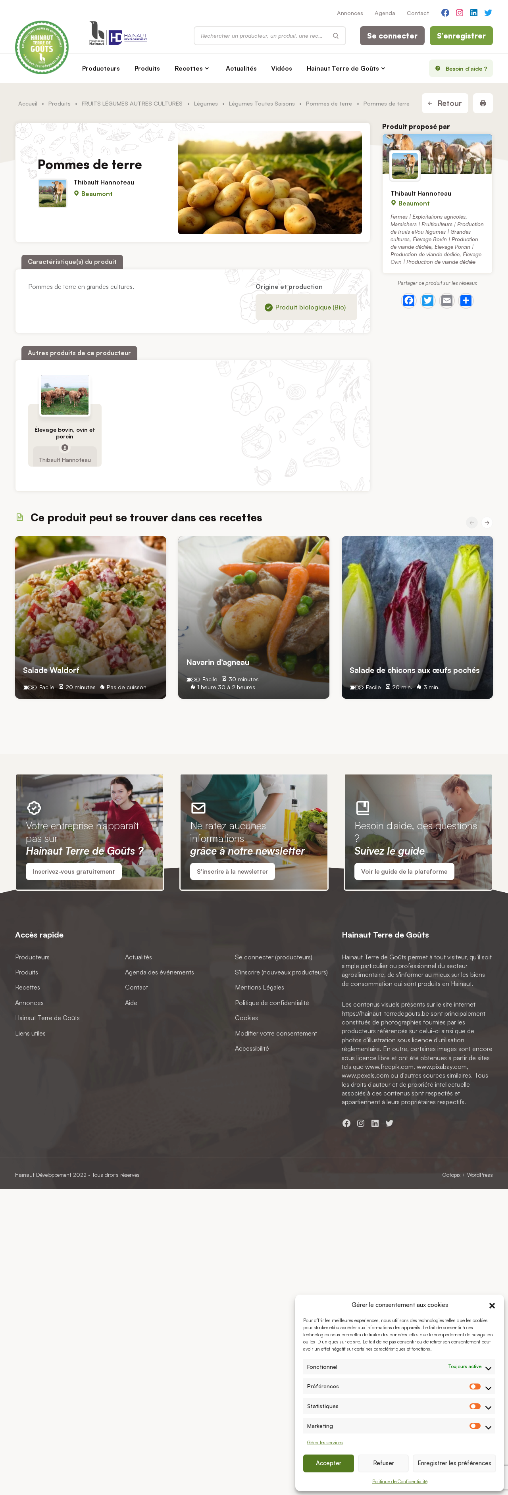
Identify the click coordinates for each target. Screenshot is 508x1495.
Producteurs (101, 68)
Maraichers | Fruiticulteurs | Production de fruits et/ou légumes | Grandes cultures (437, 231)
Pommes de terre (329, 103)
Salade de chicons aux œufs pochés (415, 670)
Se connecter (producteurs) (273, 957)
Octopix (451, 1174)
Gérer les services (325, 1442)
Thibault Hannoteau (103, 182)
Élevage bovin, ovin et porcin (65, 433)
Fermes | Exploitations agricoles (428, 216)
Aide (131, 1002)
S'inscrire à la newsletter (232, 871)
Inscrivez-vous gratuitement (74, 871)
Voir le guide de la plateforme (404, 871)
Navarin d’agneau (217, 662)
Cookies (246, 1018)
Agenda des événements (159, 972)
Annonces (350, 12)
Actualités (241, 68)
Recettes (189, 68)
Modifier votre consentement (276, 1033)
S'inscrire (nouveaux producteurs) (281, 972)
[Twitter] (428, 300)
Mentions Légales (259, 987)
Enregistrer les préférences (454, 1463)
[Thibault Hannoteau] (437, 154)
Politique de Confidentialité (399, 1481)
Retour (448, 103)
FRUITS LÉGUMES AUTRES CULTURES (132, 103)
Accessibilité (252, 1048)
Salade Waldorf (51, 670)
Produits (147, 68)
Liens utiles (30, 1033)
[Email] (447, 300)
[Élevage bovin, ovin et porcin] (65, 395)
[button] (492, 1305)
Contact (418, 12)
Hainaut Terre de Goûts (343, 68)
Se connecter (392, 35)
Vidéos (281, 68)
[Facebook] (409, 300)
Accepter (328, 1463)
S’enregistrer (461, 35)
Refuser (383, 1463)
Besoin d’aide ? (466, 68)
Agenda (385, 12)
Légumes (206, 103)
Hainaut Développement (43, 1174)
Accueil (27, 103)
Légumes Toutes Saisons (262, 103)
